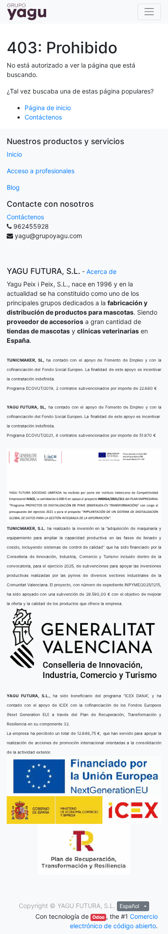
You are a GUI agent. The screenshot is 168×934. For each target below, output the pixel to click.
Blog (13, 187)
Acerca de (101, 271)
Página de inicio (48, 107)
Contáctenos (43, 117)
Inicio (14, 154)
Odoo (98, 917)
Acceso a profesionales (40, 171)
